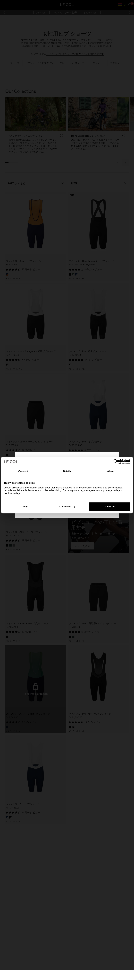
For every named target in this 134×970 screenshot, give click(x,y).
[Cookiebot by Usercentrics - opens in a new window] (116, 461)
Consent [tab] (23, 471)
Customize (65, 506)
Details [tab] (67, 471)
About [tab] (110, 471)
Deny (24, 506)
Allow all (110, 506)
